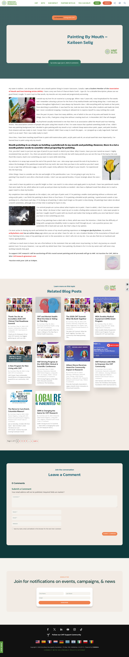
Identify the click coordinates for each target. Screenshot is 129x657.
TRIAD (85, 380)
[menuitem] (36, 3)
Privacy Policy (69, 650)
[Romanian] (91, 642)
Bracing (97, 326)
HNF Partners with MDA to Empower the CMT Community (105, 364)
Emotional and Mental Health (46, 326)
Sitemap (81, 650)
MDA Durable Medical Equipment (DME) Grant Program (105, 319)
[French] (50, 642)
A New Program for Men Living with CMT (18, 367)
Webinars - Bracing (104, 373)
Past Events (21, 330)
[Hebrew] (73, 642)
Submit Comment (109, 534)
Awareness (46, 371)
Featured (24, 328)
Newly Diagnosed (71, 325)
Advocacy (40, 371)
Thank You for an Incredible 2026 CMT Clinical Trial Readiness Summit (18, 320)
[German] (61, 642)
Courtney (13, 326)
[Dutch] (56, 642)
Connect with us (52, 650)
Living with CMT (69, 17)
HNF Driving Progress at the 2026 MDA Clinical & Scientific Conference (47, 364)
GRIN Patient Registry (43, 373)
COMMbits (95, 647)
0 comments (74, 63)
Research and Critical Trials (16, 420)
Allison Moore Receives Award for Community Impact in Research (76, 367)
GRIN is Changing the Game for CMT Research (47, 411)
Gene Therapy (70, 376)
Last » (35, 441)
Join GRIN (1, 647)
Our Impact (44, 375)
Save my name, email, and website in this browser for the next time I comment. (37, 529)
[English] (38, 642)
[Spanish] (44, 642)
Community (17, 328)
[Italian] (79, 642)
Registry (26, 418)
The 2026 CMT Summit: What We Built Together (76, 317)
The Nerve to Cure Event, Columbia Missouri (18, 410)
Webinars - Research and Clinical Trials (104, 376)
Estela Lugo (56, 63)
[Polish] (85, 642)
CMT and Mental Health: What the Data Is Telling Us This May (47, 319)
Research (85, 378)
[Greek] (67, 642)
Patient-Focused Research (16, 418)
